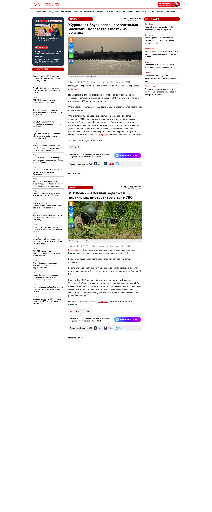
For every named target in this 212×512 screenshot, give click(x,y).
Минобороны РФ (76, 250)
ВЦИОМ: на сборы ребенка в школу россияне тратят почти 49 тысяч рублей (47, 253)
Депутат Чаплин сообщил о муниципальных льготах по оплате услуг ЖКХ (48, 112)
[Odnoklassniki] (71, 39)
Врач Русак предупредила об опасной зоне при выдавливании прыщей (47, 229)
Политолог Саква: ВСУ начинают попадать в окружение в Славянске (47, 172)
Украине (75, 89)
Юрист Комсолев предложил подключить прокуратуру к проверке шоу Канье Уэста (45, 277)
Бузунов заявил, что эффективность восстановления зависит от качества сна (47, 205)
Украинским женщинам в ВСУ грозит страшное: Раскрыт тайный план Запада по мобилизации (48, 184)
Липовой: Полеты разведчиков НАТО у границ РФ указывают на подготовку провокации (47, 148)
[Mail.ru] (71, 61)
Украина (75, 147)
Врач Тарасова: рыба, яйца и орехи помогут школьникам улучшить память (48, 289)
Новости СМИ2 (75, 173)
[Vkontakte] (71, 45)
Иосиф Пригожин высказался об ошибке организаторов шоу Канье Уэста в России (48, 160)
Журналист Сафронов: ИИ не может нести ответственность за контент (48, 54)
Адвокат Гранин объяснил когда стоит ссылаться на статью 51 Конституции (47, 217)
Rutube (111, 164)
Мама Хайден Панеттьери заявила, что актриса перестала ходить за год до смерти (48, 241)
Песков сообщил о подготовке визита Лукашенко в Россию (46, 194)
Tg (120, 164)
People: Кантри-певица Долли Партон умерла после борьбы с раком (46, 90)
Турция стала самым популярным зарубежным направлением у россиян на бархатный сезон (161, 92)
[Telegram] (71, 50)
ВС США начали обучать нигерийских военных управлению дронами (48, 124)
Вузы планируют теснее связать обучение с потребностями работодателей (47, 136)
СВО (127, 253)
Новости (43, 47)
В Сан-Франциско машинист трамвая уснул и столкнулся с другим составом (46, 265)
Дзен (100, 164)
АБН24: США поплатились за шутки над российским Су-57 (45, 101)
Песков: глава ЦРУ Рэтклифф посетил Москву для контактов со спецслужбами (48, 78)
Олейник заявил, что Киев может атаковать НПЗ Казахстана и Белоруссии (47, 301)
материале (103, 134)
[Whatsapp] (71, 55)
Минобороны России (81, 311)
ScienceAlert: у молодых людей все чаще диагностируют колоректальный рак (161, 78)
